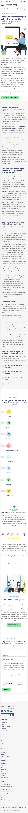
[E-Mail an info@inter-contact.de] (4, 2)
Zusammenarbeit (14, 596)
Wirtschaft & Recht (5, 736)
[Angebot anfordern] (9, 2)
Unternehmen (4, 763)
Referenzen (3, 769)
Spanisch (3, 754)
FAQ (25, 807)
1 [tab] (8, 563)
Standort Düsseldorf (6, 796)
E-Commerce (4, 722)
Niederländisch (4, 748)
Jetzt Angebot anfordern (10, 97)
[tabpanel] (14, 544)
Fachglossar (4, 773)
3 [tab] (11, 563)
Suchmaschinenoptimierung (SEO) (9, 88)
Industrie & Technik (5, 734)
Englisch (3, 743)
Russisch (3, 752)
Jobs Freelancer (4, 777)
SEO (3, 302)
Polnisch (3, 750)
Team (2, 765)
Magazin (21, 807)
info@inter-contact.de (7, 786)
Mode (2, 724)
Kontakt (2, 807)
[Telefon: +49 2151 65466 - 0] (1, 2)
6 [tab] (15, 563)
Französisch (3, 745)
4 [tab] (12, 563)
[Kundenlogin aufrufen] (7, 2)
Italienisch (3, 746)
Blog (2, 771)
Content (12, 334)
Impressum (8, 807)
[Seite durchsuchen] (21, 2)
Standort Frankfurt (6, 798)
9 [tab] (19, 563)
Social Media (4, 730)
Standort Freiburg (6, 800)
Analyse (22, 330)
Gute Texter (4, 191)
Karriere (3, 775)
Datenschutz (15, 807)
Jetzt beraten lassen (14, 625)
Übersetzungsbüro (12, 128)
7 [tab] (16, 563)
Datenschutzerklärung (13, 663)
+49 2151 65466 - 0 (6, 784)
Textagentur (22, 126)
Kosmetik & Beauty (5, 726)
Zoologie (3, 732)
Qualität (2, 767)
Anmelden (6, 689)
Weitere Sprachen (5, 756)
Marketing (3, 728)
